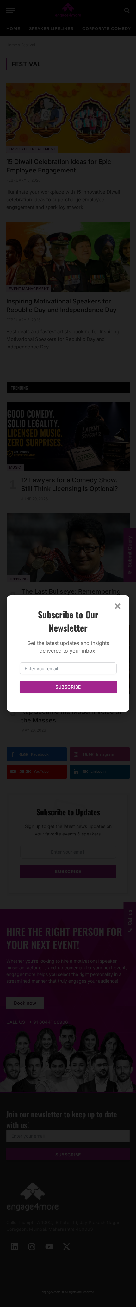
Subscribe (68, 687)
